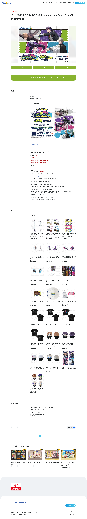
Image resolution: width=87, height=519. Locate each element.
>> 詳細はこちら (34, 144)
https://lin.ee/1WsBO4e (35, 176)
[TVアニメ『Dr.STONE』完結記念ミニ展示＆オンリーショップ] (18, 460)
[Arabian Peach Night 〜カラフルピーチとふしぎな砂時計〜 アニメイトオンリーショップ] (68, 460)
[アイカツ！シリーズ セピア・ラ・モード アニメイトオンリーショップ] (35, 460)
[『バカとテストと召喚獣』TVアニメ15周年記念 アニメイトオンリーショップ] (52, 460)
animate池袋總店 (14, 427)
